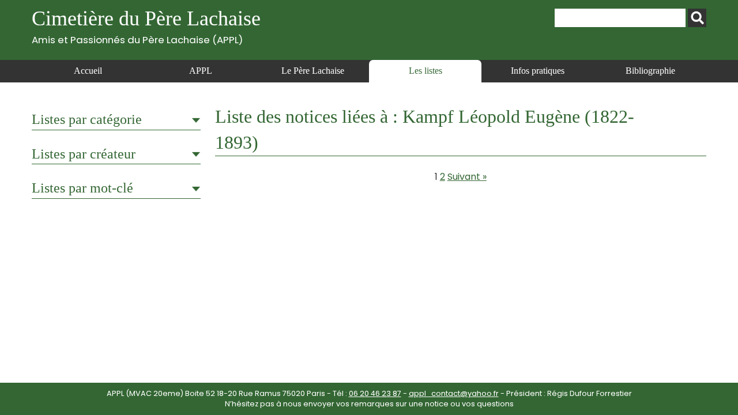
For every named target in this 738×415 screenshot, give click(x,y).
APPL (200, 71)
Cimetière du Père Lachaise (146, 26)
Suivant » (467, 176)
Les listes (425, 71)
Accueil (88, 71)
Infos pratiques (537, 71)
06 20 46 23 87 (375, 393)
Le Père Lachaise (312, 71)
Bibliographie (650, 71)
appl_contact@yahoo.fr (454, 393)
